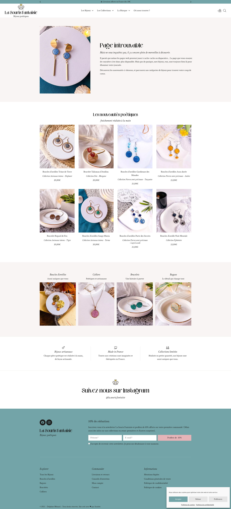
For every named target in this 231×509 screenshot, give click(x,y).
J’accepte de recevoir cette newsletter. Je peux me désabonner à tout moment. (124, 443)
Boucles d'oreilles (58, 274)
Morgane (102, 176)
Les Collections (104, 10)
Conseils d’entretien (100, 478)
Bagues (173, 274)
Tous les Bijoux (46, 474)
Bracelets (134, 274)
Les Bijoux (86, 10)
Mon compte (97, 483)
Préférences (218, 499)
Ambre (187, 176)
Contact (95, 487)
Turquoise (148, 179)
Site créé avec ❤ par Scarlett (89, 506)
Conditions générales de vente (157, 478)
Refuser (198, 499)
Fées (95, 176)
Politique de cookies (188, 505)
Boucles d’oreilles (47, 478)
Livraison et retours (100, 474)
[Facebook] (43, 422)
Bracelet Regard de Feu (57, 235)
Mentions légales (151, 474)
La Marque (122, 10)
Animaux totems (56, 176)
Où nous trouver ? (142, 10)
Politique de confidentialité (205, 505)
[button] (40, 1)
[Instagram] (49, 422)
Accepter (178, 499)
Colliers (96, 274)
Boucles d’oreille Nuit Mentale (173, 235)
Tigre (68, 240)
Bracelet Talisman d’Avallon (96, 171)
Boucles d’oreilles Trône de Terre (57, 171)
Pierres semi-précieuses (134, 179)
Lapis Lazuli (135, 243)
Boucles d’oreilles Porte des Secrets (135, 235)
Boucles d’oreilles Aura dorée (174, 171)
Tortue (107, 240)
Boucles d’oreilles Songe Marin (96, 235)
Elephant (68, 176)
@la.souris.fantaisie (115, 397)
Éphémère (178, 240)
